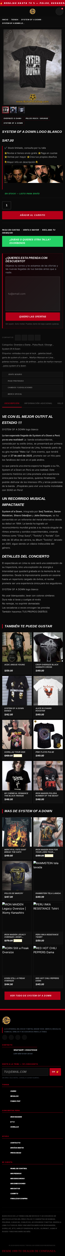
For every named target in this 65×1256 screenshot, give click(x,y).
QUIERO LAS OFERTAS (32, 316)
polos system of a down (14, 365)
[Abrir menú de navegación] (5, 11)
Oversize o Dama (12, 118)
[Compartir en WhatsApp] (31, 337)
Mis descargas (17, 1178)
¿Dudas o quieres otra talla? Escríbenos (30, 241)
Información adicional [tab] (38, 403)
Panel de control (18, 1168)
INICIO (5, 20)
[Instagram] (4, 1037)
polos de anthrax (28, 361)
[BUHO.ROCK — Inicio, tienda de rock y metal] (32, 11)
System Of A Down (13, 123)
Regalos (14, 1096)
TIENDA (14, 20)
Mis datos (15, 1189)
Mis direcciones (17, 1183)
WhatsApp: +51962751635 (25, 1050)
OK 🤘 (55, 1072)
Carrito (14, 1194)
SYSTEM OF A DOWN (31, 20)
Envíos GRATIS (17, 1148)
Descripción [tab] (12, 403)
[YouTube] (24, 1037)
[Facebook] (17, 1037)
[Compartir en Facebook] (18, 337)
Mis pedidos (15, 1173)
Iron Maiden (16, 1117)
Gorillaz (14, 1127)
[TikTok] (11, 1037)
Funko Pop (15, 1101)
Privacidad (15, 1153)
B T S (12, 1122)
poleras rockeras (10, 361)
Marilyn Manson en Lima (41, 357)
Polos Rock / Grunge (37, 118)
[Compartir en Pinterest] (37, 337)
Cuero (13, 1091)
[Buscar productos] (51, 11)
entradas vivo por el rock (24, 353)
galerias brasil (44, 353)
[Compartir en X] (24, 337)
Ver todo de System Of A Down (31, 996)
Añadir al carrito (32, 215)
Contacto (15, 1143)
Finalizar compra (19, 1199)
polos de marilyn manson (50, 361)
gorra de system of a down (15, 357)
